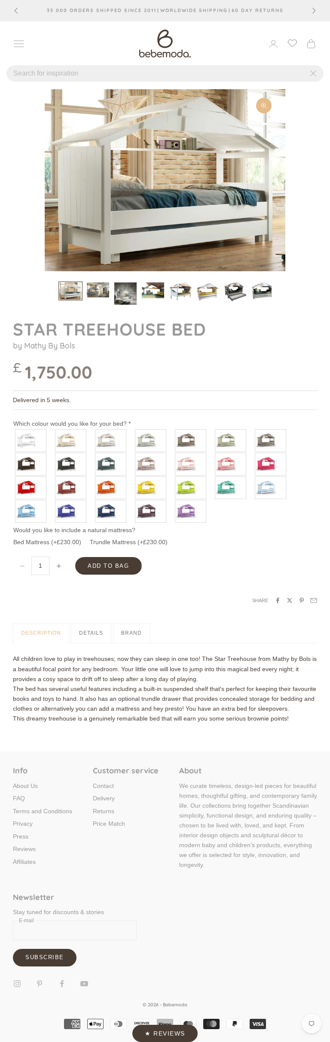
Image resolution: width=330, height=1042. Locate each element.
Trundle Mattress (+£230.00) (129, 542)
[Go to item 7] (235, 292)
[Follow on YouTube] (84, 983)
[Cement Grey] (271, 440)
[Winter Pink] (151, 464)
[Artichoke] (31, 464)
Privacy (23, 823)
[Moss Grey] (231, 440)
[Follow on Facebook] (62, 983)
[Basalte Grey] (71, 464)
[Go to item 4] (153, 290)
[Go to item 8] (263, 291)
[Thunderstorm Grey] (111, 464)
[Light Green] (231, 487)
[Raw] (111, 440)
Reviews (24, 848)
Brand (131, 633)
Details (91, 633)
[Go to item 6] (208, 292)
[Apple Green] (191, 487)
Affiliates (24, 861)
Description (41, 633)
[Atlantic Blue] (111, 511)
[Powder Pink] (191, 464)
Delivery (104, 798)
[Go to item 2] (98, 290)
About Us (25, 785)
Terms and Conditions (42, 811)
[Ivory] (71, 440)
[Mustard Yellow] (151, 487)
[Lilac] (191, 511)
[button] (165, 1033)
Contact (103, 785)
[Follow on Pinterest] (39, 983)
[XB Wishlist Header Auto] (292, 43)
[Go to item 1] (70, 291)
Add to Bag (108, 566)
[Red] (31, 487)
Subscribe (44, 957)
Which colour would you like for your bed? (72, 423)
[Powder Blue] (271, 487)
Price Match (109, 823)
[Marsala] (71, 487)
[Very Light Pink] (231, 464)
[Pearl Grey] (151, 440)
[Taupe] (191, 440)
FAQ (19, 798)
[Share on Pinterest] (301, 600)
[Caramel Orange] (111, 487)
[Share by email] (313, 600)
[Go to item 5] (180, 291)
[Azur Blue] (31, 511)
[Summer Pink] (271, 464)
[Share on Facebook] (277, 600)
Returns (103, 811)
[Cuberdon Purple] (151, 511)
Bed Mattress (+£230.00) (47, 542)
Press (20, 836)
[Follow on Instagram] (17, 983)
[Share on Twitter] (289, 600)
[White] (31, 440)
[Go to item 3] (125, 294)
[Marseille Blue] (71, 511)
